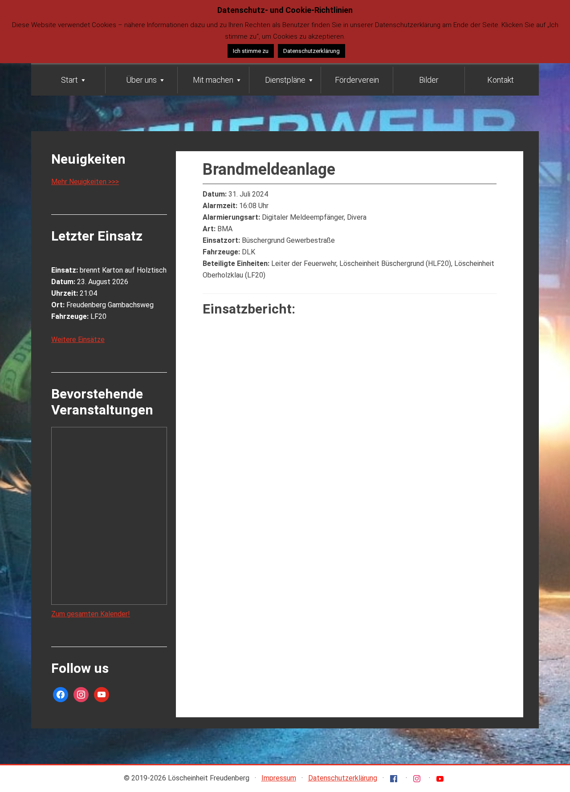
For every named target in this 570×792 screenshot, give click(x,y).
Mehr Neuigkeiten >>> (85, 181)
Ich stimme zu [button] (251, 51)
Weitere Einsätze (78, 339)
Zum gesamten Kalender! (90, 614)
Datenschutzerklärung (342, 778)
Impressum (278, 778)
